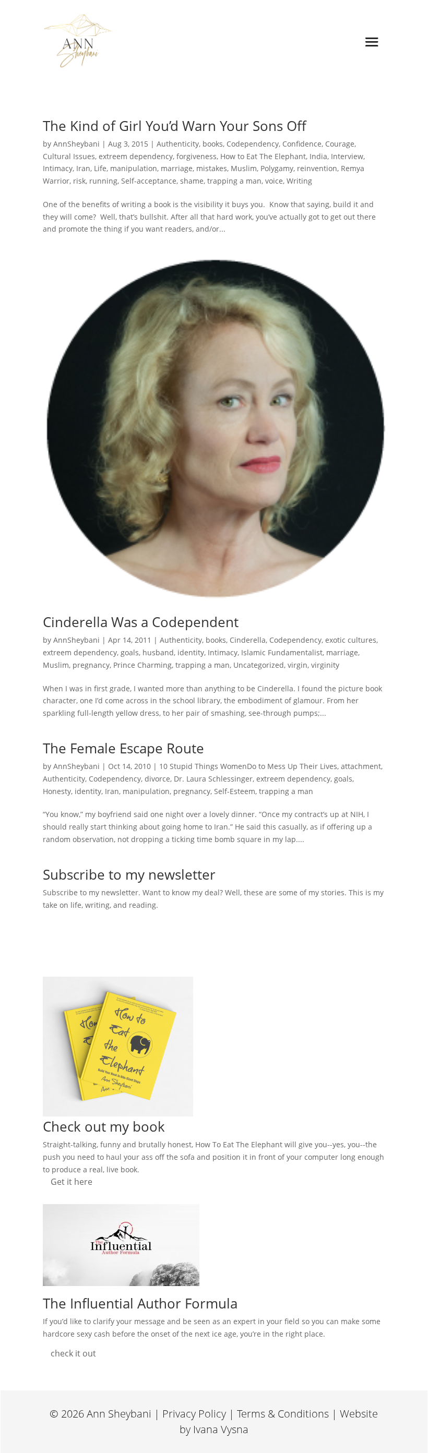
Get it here (71, 1181)
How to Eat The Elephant (263, 156)
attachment (361, 766)
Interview (347, 156)
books (213, 144)
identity (190, 652)
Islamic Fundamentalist (282, 652)
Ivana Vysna (220, 1429)
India (318, 156)
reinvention (317, 168)
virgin (297, 665)
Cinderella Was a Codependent (141, 622)
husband (158, 652)
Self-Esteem (234, 791)
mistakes (211, 168)
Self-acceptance (148, 181)
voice (274, 181)
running (103, 181)
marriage (177, 168)
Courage (339, 144)
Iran (83, 168)
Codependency (253, 144)
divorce (157, 779)
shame (192, 181)
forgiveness (196, 156)
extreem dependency (136, 156)
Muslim (244, 168)
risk (79, 181)
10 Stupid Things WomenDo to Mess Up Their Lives (248, 766)
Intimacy (58, 168)
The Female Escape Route (123, 748)
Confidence (302, 144)
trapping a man (234, 181)
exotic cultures (350, 640)
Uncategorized (258, 665)
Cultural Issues (69, 156)
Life (100, 168)
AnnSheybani (76, 144)
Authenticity (178, 144)
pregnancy (91, 665)
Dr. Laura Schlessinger (213, 779)
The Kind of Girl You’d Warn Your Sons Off (174, 125)
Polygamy (276, 168)
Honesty (57, 791)
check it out (73, 1353)
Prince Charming (142, 665)
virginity (325, 665)
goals (130, 652)
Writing (299, 181)
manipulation (133, 168)
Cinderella (248, 640)
